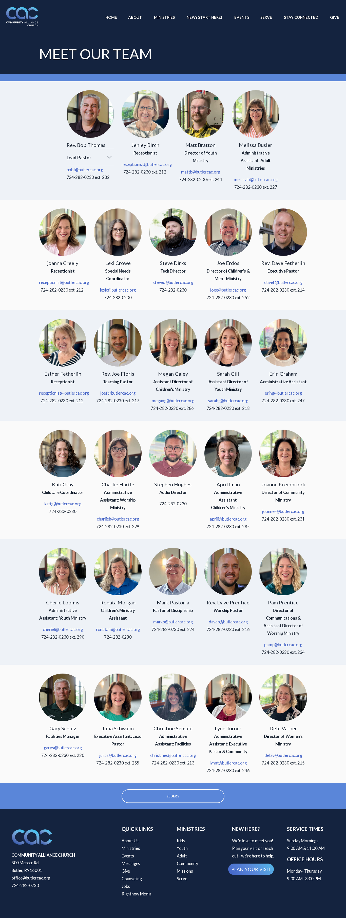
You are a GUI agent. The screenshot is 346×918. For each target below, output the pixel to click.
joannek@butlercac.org (283, 511)
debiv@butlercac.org (283, 755)
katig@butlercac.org (62, 503)
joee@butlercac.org (228, 290)
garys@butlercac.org (63, 747)
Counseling (132, 878)
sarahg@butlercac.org (228, 400)
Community (187, 863)
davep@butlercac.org (228, 621)
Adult (182, 855)
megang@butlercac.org (173, 400)
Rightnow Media (136, 893)
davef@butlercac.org (283, 282)
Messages (131, 863)
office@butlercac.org (30, 878)
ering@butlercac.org (283, 393)
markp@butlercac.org (173, 621)
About (135, 17)
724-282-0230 (25, 885)
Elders (173, 796)
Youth (182, 848)
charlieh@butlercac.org (118, 519)
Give (334, 17)
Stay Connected (301, 17)
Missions (185, 871)
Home (111, 17)
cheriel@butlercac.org (63, 629)
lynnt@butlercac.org (228, 763)
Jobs (126, 886)
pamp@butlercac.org (283, 644)
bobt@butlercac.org (85, 169)
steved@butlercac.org (173, 282)
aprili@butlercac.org (228, 519)
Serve (266, 17)
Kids (181, 840)
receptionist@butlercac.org (146, 164)
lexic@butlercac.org (118, 290)
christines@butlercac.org (173, 755)
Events (241, 17)
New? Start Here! (205, 17)
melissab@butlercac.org (255, 179)
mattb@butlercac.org (200, 172)
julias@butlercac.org (117, 755)
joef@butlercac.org (118, 393)
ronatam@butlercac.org (118, 629)
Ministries (165, 17)
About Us (130, 840)
